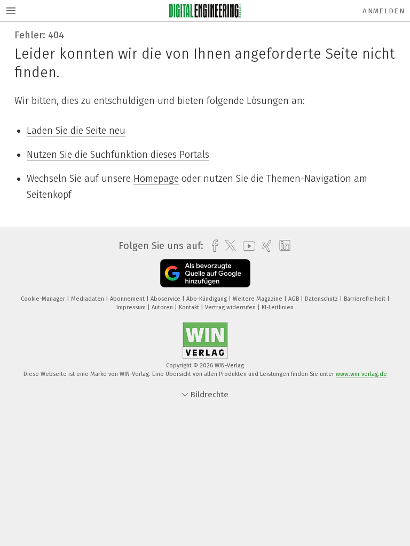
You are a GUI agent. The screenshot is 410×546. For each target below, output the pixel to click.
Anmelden (383, 10)
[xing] (264, 246)
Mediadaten (88, 298)
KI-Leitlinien (278, 307)
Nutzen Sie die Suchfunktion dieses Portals (118, 154)
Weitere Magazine (258, 298)
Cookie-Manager (44, 298)
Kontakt (190, 307)
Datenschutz (322, 298)
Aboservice (166, 298)
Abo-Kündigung (207, 298)
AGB (294, 298)
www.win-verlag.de (361, 374)
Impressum (131, 307)
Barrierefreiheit (365, 298)
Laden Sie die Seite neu (76, 130)
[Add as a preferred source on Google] (205, 273)
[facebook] (212, 246)
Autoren (163, 307)
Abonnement (128, 298)
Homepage (156, 178)
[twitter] (228, 245)
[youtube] (246, 246)
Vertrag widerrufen (231, 307)
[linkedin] (282, 246)
